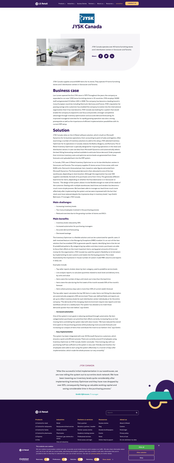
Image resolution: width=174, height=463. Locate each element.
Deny (141, 458)
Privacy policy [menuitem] (124, 433)
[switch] (64, 459)
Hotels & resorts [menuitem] (61, 430)
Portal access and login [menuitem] (85, 440)
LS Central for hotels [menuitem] (41, 430)
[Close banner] (159, 445)
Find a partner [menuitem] (82, 423)
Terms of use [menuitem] (124, 436)
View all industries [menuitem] (62, 442)
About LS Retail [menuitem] (125, 423)
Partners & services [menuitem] (85, 420)
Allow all (141, 447)
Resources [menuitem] (103, 420)
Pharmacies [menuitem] (60, 433)
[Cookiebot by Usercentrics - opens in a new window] (24, 459)
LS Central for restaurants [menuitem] (43, 426)
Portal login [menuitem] (123, 430)
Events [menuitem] (101, 433)
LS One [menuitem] (37, 440)
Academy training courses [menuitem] (86, 433)
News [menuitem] (100, 436)
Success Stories (82, 3)
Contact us (132, 3)
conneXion (119, 3)
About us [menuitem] (123, 420)
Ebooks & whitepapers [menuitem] (106, 430)
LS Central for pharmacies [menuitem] (43, 433)
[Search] (137, 412)
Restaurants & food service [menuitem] (65, 426)
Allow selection (141, 452)
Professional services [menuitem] (84, 436)
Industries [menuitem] (60, 420)
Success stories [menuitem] (103, 423)
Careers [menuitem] (122, 426)
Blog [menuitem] (100, 426)
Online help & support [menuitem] (106, 440)
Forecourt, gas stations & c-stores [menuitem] (65, 437)
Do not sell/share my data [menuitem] (128, 440)
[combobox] (122, 412)
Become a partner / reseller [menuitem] (86, 426)
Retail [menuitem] (58, 423)
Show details (107, 459)
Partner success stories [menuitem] (85, 430)
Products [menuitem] (38, 420)
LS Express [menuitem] (38, 436)
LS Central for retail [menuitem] (41, 423)
